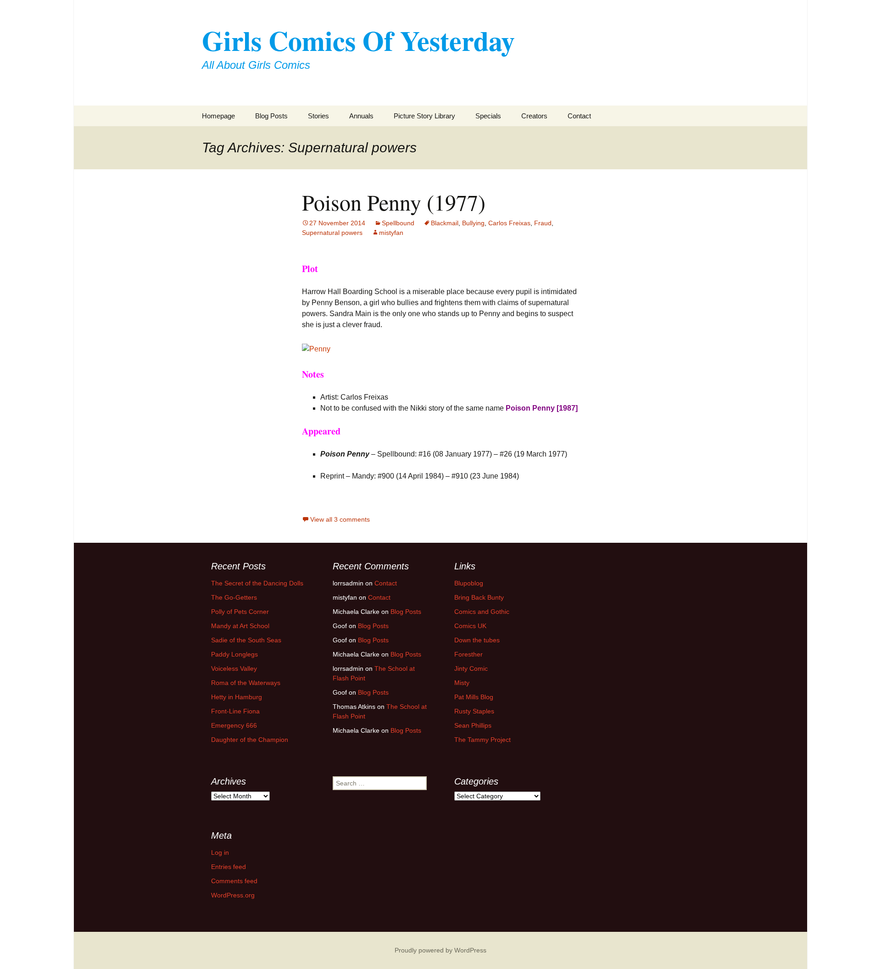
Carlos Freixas (509, 223)
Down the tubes (477, 640)
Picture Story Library (424, 116)
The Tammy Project (482, 739)
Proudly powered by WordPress (440, 950)
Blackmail (444, 223)
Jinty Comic (471, 668)
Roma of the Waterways (245, 682)
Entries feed (228, 866)
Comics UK (470, 625)
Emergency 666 (234, 725)
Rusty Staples (474, 711)
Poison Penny (530, 408)
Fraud (543, 223)
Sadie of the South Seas (246, 640)
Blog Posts (271, 116)
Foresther (468, 654)
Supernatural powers (332, 232)
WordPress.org (233, 895)
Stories (318, 116)
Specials (488, 116)
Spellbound (398, 223)
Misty (461, 682)
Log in (220, 852)
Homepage (218, 116)
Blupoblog (468, 583)
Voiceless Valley (234, 668)
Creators (534, 116)
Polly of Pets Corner (240, 611)
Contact (579, 116)
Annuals (361, 116)
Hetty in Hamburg (236, 697)
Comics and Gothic (481, 611)
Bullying (473, 223)
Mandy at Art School (240, 625)
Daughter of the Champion (249, 739)
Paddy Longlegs (234, 654)
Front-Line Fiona (235, 711)
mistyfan (391, 232)
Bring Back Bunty (479, 597)
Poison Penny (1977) (393, 202)
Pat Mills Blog (473, 697)
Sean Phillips (472, 725)
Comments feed (234, 881)
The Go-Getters (234, 597)
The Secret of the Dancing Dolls (257, 583)
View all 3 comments (340, 519)
